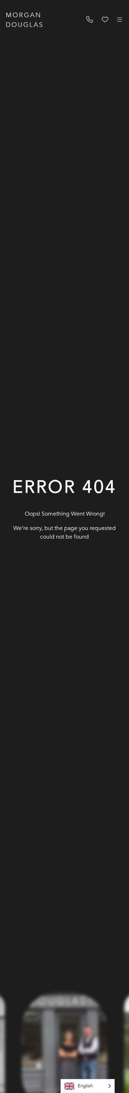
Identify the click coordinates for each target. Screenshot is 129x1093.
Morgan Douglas (25, 20)
